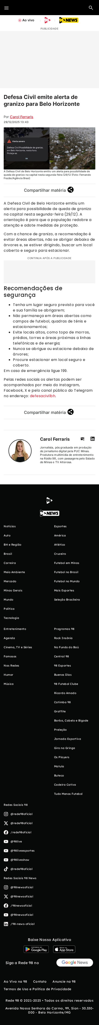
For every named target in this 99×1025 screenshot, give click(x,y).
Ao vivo (28, 20)
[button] (91, 7)
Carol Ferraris (21, 117)
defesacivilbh (42, 396)
